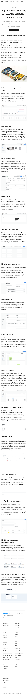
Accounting (17, 623)
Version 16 (5, 637)
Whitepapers (17, 657)
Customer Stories (18, 650)
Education (5, 664)
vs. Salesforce (6, 678)
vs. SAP (4, 687)
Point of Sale (17, 629)
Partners (16, 661)
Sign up (4, 632)
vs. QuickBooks (6, 676)
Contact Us (17, 659)
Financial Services (7, 657)
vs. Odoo (5, 684)
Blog (16, 664)
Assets (16, 634)
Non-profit (5, 668)
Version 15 (5, 639)
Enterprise (5, 627)
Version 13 (5, 644)
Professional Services (7, 655)
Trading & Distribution (7, 653)
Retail (4, 670)
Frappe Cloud (6, 625)
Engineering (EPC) (7, 659)
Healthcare (5, 666)
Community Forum (19, 653)
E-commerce (5, 661)
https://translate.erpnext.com (17, 550)
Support (4, 629)
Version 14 (5, 642)
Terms (16, 666)
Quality (16, 636)
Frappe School (6, 623)
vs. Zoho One (6, 680)
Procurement (17, 625)
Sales (16, 641)
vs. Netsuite (5, 682)
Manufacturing (18, 627)
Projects (16, 632)
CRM (16, 643)
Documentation (18, 655)
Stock (16, 645)
